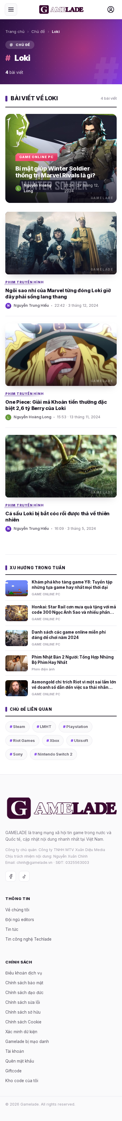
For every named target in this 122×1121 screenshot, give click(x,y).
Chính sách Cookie (23, 1022)
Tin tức (11, 929)
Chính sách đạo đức (24, 992)
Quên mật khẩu (19, 1061)
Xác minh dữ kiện (21, 1031)
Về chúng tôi (17, 909)
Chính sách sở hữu (23, 1012)
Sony (16, 754)
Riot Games (22, 740)
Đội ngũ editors (19, 919)
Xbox (52, 740)
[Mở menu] (11, 9)
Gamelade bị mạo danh (27, 1041)
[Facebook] (10, 876)
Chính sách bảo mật (24, 982)
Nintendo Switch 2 (53, 754)
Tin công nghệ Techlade (28, 938)
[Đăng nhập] (111, 9)
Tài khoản (14, 1051)
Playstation (75, 726)
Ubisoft (79, 740)
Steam (17, 726)
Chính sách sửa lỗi (22, 1002)
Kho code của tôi (21, 1080)
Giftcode (13, 1070)
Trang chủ (15, 31)
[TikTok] (24, 876)
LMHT (44, 726)
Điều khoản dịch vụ (23, 973)
